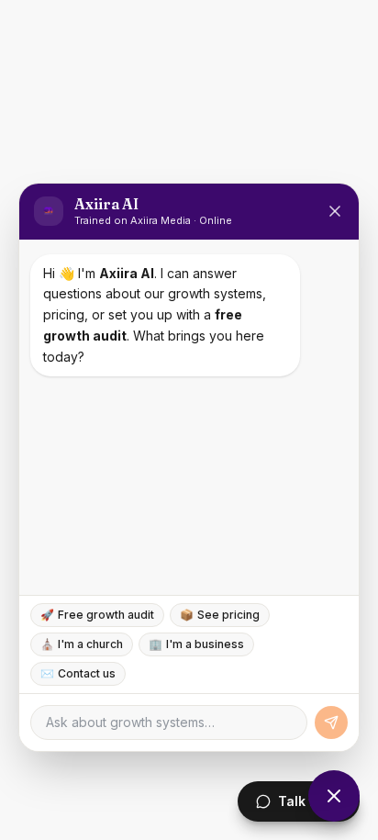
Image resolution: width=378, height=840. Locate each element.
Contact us (78, 673)
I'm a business (196, 644)
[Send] (331, 722)
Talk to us (309, 801)
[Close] (335, 211)
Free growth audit (97, 615)
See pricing (220, 615)
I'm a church (81, 644)
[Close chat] (334, 796)
